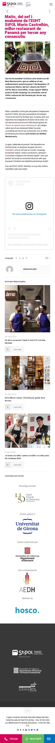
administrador (30, 269)
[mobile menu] (51, 4)
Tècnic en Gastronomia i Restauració (20, 125)
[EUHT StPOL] (17, 4)
